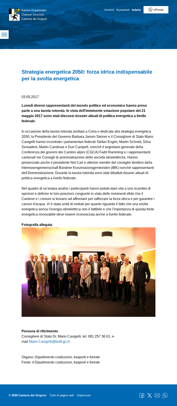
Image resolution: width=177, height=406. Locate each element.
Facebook (142, 395)
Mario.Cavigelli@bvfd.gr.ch (49, 341)
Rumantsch (123, 9)
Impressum (84, 395)
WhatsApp (165, 395)
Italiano (136, 9)
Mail (157, 395)
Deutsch (109, 9)
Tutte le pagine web (61, 395)
